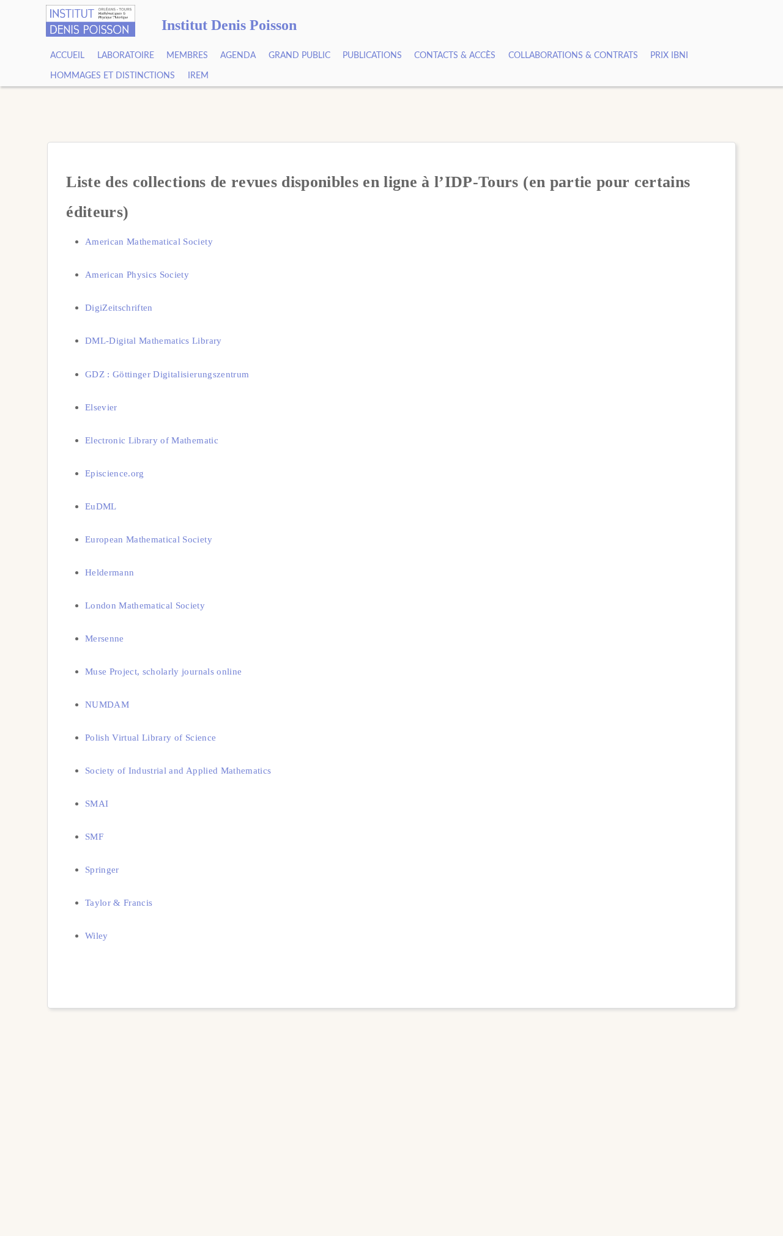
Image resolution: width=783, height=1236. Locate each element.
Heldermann (109, 572)
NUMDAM (107, 704)
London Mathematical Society (145, 605)
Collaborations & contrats (573, 55)
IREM (198, 76)
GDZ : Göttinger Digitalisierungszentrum (167, 374)
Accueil (67, 55)
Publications (372, 55)
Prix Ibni (669, 55)
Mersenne (104, 638)
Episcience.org (114, 473)
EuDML (101, 506)
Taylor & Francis (118, 902)
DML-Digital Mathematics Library (153, 340)
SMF (94, 836)
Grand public (299, 55)
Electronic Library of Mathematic (151, 440)
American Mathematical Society (149, 241)
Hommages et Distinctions (112, 76)
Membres (187, 55)
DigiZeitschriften (119, 307)
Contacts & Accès (454, 55)
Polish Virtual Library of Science (150, 737)
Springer (102, 869)
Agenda (238, 55)
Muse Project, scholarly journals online (163, 671)
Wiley (96, 935)
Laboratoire (125, 55)
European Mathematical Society (148, 539)
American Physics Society (137, 274)
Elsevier (101, 407)
